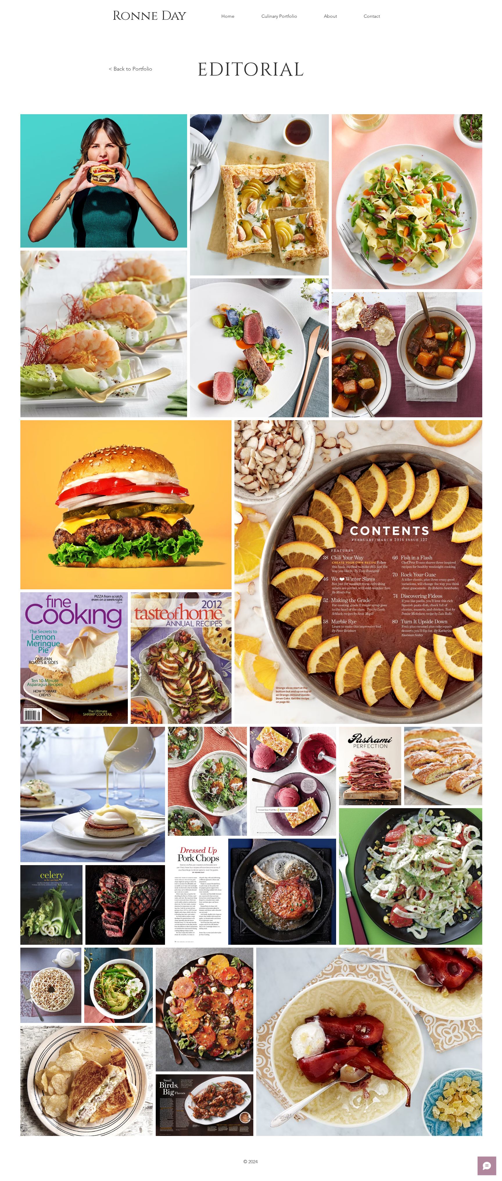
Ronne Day (149, 15)
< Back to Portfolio (130, 69)
